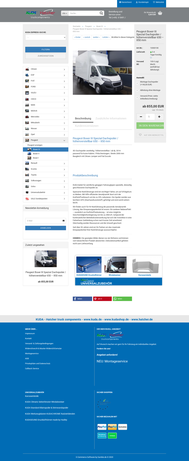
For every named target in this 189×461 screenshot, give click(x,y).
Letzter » (105, 37)
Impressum (30, 333)
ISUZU (33, 93)
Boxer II (36, 153)
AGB (27, 358)
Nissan (33, 128)
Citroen (33, 69)
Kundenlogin (143, 2)
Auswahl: (140, 78)
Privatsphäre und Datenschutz (37, 363)
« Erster (77, 37)
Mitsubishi (35, 122)
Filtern (46, 49)
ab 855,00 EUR (45, 281)
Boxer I (36, 158)
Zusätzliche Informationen (111, 118)
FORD (33, 87)
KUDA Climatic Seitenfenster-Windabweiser (44, 402)
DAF (32, 75)
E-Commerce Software (85, 457)
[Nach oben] (180, 456)
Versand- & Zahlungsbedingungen (39, 343)
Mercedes (34, 117)
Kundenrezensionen (86, 125)
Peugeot (34, 140)
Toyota (33, 175)
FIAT (32, 81)
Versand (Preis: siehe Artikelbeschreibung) (149, 97)
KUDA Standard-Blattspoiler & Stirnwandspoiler (46, 408)
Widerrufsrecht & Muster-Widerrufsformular (43, 348)
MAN (32, 105)
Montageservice (32, 353)
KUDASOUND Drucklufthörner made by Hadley (46, 420)
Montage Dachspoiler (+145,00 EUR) (149, 83)
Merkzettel (159, 2)
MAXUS (33, 111)
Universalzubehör (37, 192)
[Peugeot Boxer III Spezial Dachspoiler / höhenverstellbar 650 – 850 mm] (102, 72)
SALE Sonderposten (38, 199)
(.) (151, 57)
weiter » (96, 37)
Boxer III (36, 149)
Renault (33, 163)
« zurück (86, 37)
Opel (32, 134)
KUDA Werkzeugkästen (35, 414)
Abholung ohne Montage (150, 90)
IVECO (33, 99)
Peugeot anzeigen (34, 145)
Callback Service (32, 368)
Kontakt (28, 338)
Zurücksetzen (46, 56)
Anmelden (45, 228)
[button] (82, 299)
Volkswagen (35, 180)
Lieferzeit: (140, 52)
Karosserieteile (32, 396)
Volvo (32, 186)
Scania (33, 169)
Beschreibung (83, 118)
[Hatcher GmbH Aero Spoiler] (41, 14)
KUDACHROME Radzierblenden (61, 414)
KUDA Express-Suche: (35, 32)
